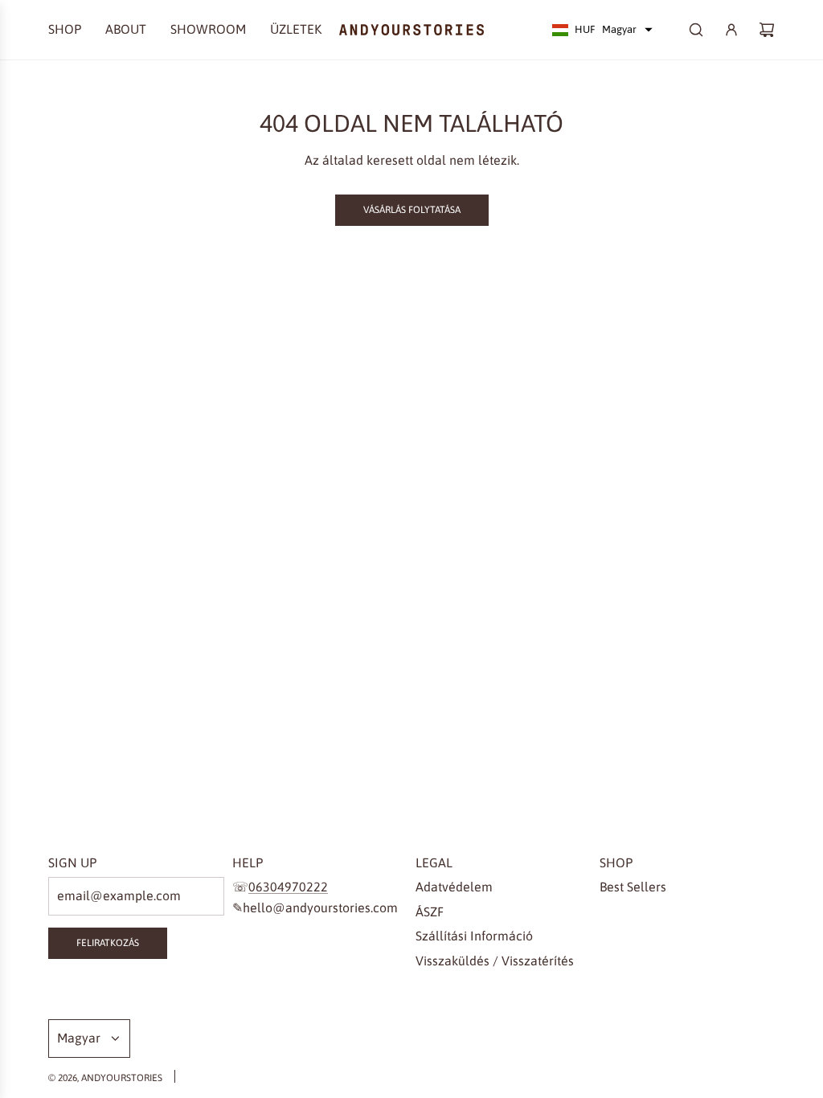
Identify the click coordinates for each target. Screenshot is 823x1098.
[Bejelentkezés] (731, 29)
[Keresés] (696, 29)
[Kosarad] (766, 29)
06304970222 (288, 886)
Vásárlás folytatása (412, 209)
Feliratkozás (107, 942)
